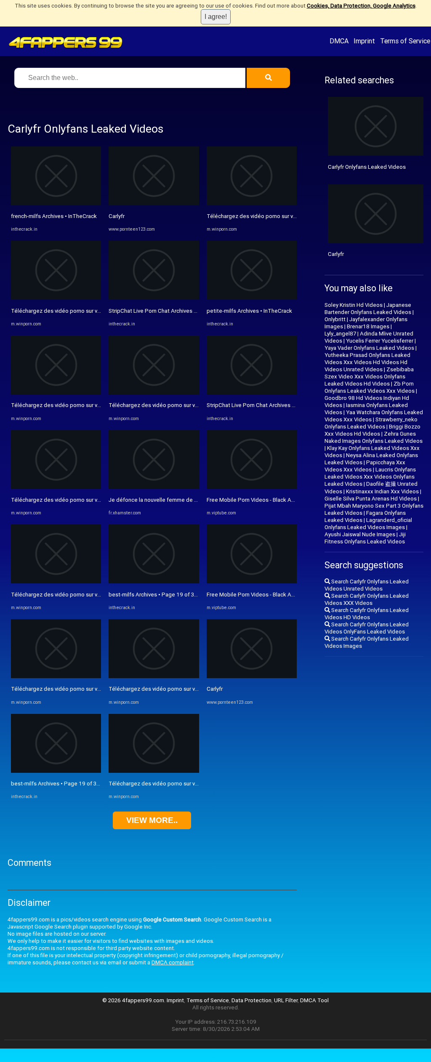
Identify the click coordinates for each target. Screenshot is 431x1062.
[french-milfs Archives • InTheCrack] (56, 203)
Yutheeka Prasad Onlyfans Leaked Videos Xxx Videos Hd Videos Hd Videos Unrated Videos (367, 362)
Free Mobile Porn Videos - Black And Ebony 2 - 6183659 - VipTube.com (295, 499)
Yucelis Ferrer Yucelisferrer (379, 340)
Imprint (364, 41)
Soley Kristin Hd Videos (354, 305)
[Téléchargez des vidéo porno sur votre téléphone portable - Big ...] (56, 297)
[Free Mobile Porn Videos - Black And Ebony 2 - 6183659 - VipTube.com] (252, 487)
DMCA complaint (173, 962)
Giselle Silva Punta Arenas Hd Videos (371, 498)
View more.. (152, 820)
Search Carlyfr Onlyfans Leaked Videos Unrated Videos (367, 585)
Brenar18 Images (368, 326)
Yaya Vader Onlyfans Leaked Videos (369, 347)
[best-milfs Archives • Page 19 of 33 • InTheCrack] (56, 771)
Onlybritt (335, 319)
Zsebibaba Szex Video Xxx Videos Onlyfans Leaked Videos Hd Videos (369, 376)
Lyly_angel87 (340, 333)
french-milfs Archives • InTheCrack (54, 216)
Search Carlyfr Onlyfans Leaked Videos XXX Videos (367, 599)
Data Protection (251, 1000)
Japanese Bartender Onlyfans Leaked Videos (368, 308)
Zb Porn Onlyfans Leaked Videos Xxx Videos (370, 387)
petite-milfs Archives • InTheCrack (249, 310)
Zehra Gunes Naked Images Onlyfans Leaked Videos (374, 437)
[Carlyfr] (154, 203)
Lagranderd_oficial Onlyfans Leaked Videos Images (368, 523)
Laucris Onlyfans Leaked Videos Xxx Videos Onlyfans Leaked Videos (370, 476)
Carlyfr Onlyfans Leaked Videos (367, 166)
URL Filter (286, 1000)
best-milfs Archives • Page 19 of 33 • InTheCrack (72, 783)
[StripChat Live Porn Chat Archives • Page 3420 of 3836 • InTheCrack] (154, 297)
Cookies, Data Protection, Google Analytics (361, 5)
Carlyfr (117, 216)
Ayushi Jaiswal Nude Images (360, 534)
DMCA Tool (314, 1000)
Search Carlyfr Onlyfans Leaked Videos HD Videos (367, 614)
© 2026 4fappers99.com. (134, 1000)
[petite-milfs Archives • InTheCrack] (252, 297)
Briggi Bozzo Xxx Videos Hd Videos (372, 430)
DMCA (339, 41)
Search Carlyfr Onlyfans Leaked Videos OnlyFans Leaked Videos (367, 628)
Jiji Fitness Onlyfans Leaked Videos (365, 538)
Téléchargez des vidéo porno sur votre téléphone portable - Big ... (93, 310)
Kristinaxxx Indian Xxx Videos (382, 491)
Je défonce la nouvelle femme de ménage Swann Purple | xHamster (193, 499)
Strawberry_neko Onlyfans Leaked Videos (371, 423)
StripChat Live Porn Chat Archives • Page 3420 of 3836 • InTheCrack (193, 310)
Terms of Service (405, 41)
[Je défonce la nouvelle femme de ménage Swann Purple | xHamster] (154, 487)
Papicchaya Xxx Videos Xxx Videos (365, 466)
